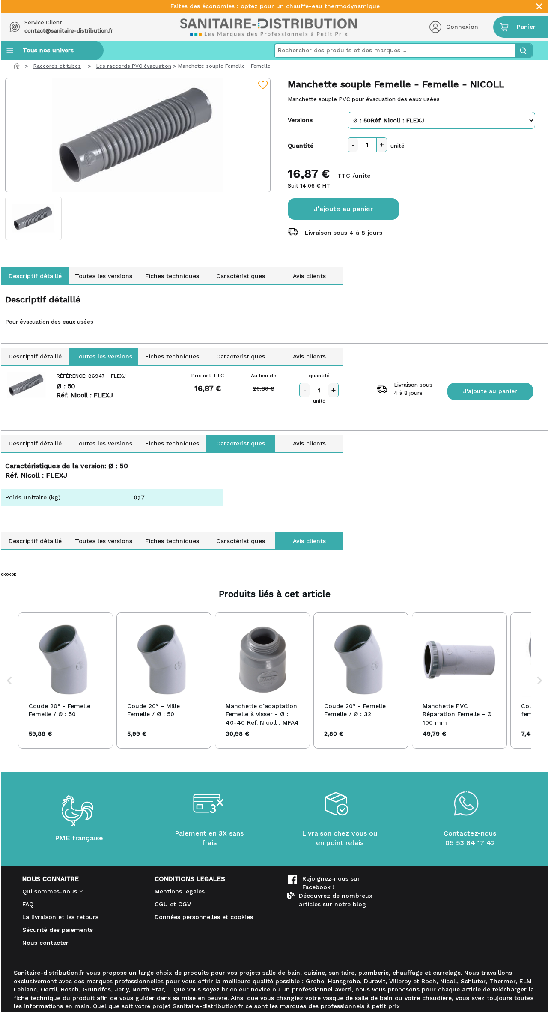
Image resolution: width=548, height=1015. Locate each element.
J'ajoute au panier (343, 209)
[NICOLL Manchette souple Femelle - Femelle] (137, 135)
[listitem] (65, 680)
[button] (9, 680)
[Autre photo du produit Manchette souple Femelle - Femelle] (33, 218)
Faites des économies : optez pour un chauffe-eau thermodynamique (275, 6)
